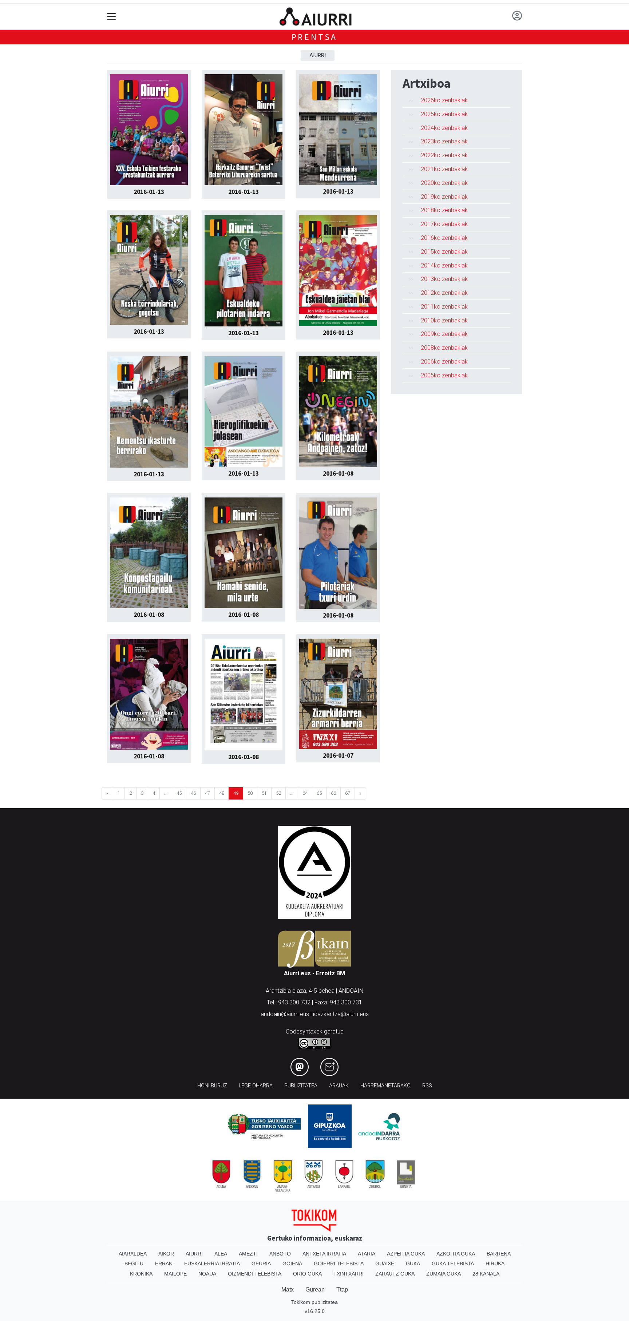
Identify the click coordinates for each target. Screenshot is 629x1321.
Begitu (133, 1263)
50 (250, 793)
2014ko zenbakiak (444, 265)
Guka (413, 1263)
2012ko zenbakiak (444, 292)
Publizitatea (300, 1086)
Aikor (166, 1254)
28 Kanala (485, 1274)
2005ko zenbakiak (444, 375)
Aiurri (317, 55)
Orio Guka (307, 1274)
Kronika (141, 1274)
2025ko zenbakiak (444, 114)
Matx (287, 1289)
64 (305, 793)
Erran (164, 1263)
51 (264, 793)
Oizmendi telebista (254, 1274)
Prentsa (315, 37)
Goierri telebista (339, 1263)
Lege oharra (256, 1086)
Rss (427, 1086)
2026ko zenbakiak (444, 100)
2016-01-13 (149, 192)
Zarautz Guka (395, 1274)
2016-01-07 (338, 755)
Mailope (175, 1274)
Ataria (366, 1254)
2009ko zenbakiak (444, 333)
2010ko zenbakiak (444, 320)
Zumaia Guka (443, 1274)
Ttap (342, 1289)
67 (347, 793)
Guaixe (384, 1263)
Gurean (315, 1289)
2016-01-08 (338, 473)
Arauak (339, 1086)
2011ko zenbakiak (444, 306)
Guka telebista (453, 1263)
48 (221, 793)
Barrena (499, 1254)
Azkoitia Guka (455, 1254)
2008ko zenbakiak (444, 347)
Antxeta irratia (324, 1254)
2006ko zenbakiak (444, 361)
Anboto (280, 1254)
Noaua (207, 1274)
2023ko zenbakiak (444, 141)
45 (179, 793)
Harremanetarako (385, 1086)
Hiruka (495, 1263)
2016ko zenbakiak (444, 237)
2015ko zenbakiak (444, 251)
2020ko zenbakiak (444, 182)
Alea (220, 1254)
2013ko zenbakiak (444, 278)
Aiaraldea (133, 1254)
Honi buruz (212, 1086)
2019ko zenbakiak (444, 196)
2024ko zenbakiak (444, 127)
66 (333, 793)
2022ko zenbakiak (444, 155)
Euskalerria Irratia (212, 1263)
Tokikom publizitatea (314, 1302)
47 (207, 793)
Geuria (261, 1263)
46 (193, 793)
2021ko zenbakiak (444, 169)
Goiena (292, 1263)
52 (278, 793)
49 (235, 793)
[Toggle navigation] (111, 16)
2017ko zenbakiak (444, 224)
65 (319, 793)
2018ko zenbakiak (444, 210)
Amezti (248, 1254)
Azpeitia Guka (406, 1254)
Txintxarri (348, 1274)
